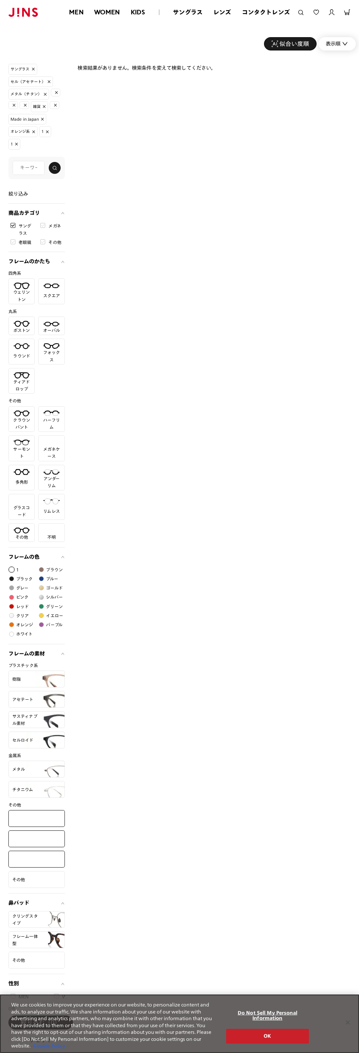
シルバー (54, 597)
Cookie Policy (49, 1046)
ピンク (22, 597)
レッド (22, 606)
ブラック (24, 579)
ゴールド (54, 588)
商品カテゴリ (24, 213)
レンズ (222, 12)
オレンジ (24, 625)
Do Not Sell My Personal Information (267, 1016)
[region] (179, 1023)
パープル (54, 625)
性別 (13, 983)
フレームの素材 (26, 653)
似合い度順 (294, 44)
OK (267, 1036)
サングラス (188, 12)
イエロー (54, 615)
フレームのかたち (29, 261)
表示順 (333, 43)
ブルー (52, 579)
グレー (22, 588)
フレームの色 (24, 556)
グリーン (54, 606)
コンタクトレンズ (266, 12)
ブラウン (54, 570)
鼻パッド (18, 902)
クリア (22, 615)
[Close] (347, 1022)
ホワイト (24, 634)
